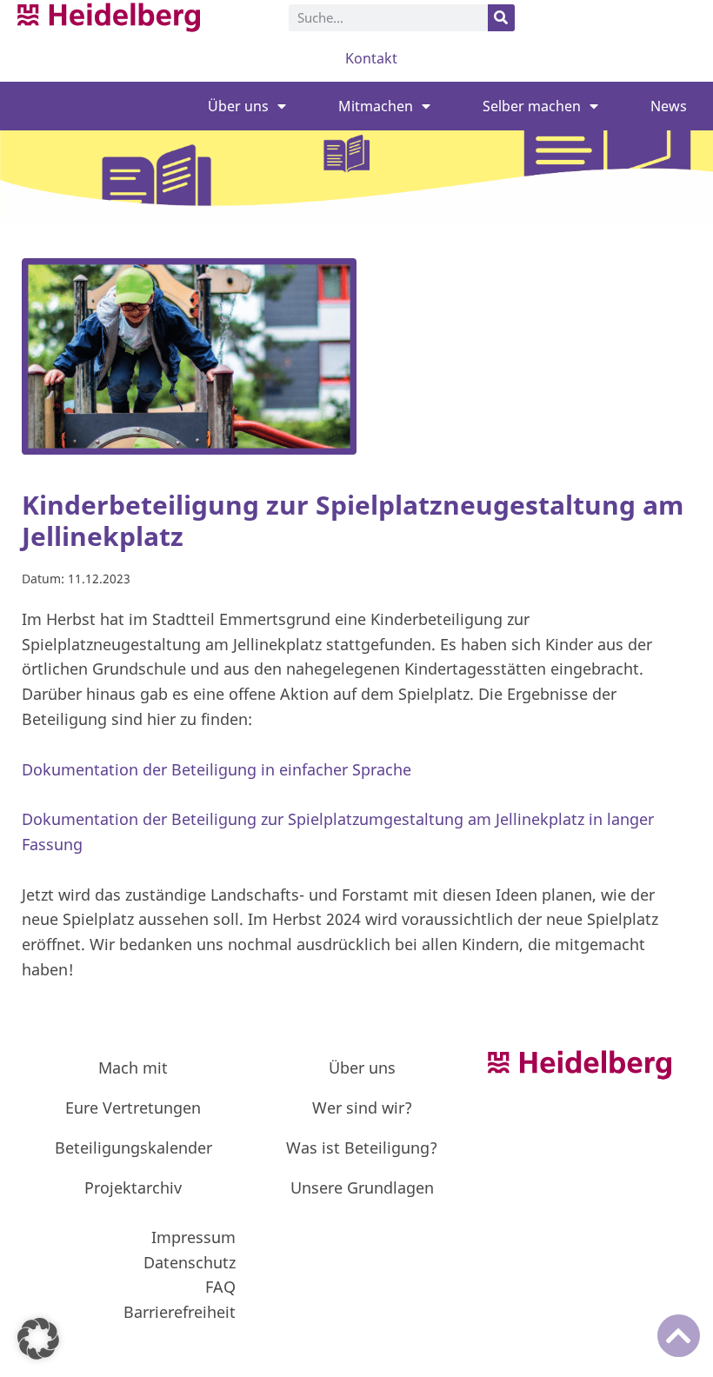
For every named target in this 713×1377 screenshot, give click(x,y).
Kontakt (371, 58)
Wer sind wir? (362, 1107)
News (668, 106)
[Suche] (501, 17)
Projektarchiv (133, 1187)
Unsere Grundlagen (362, 1187)
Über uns (238, 106)
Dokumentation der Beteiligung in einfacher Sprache (216, 769)
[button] (38, 1338)
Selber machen (532, 106)
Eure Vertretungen (133, 1107)
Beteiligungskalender (133, 1147)
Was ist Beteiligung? (361, 1147)
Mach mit (133, 1067)
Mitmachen (375, 106)
